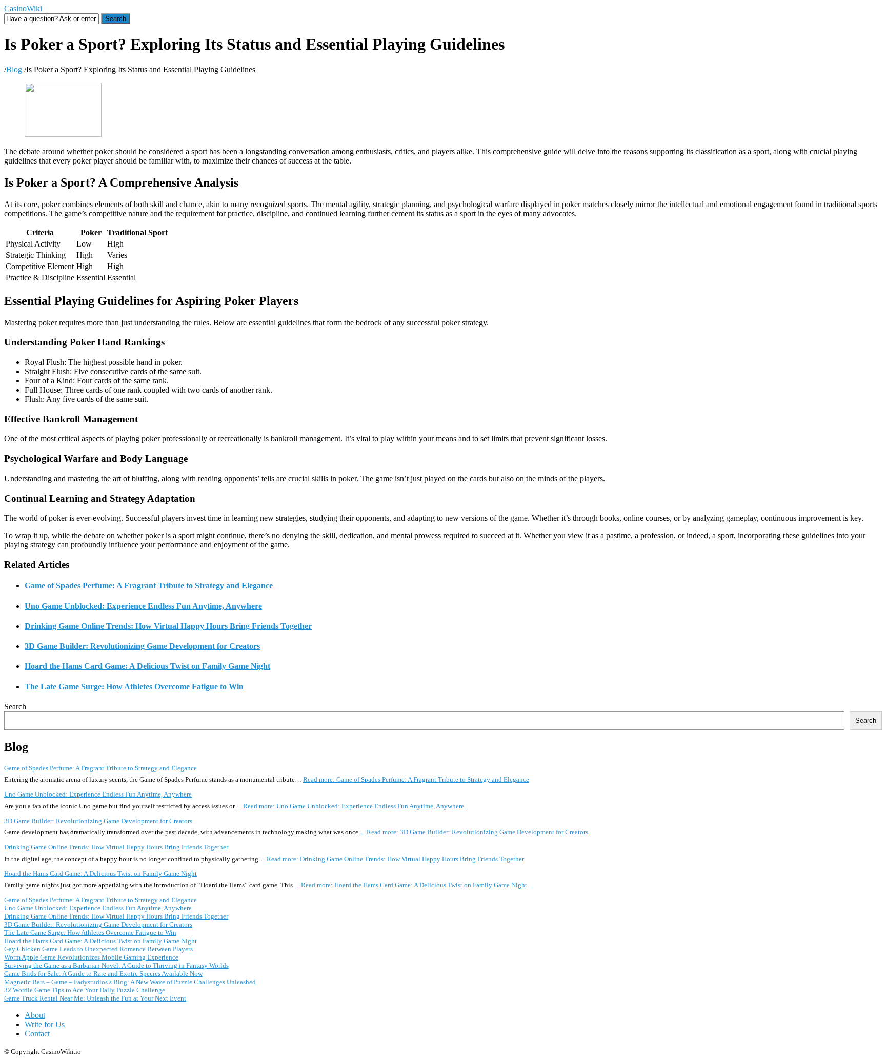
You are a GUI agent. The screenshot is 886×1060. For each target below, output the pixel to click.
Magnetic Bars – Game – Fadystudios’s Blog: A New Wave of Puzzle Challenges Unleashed (130, 982)
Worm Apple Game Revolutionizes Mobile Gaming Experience (91, 957)
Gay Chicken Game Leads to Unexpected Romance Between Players (98, 949)
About (35, 1015)
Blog (14, 69)
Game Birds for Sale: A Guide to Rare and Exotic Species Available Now (103, 973)
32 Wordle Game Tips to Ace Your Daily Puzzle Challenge (84, 990)
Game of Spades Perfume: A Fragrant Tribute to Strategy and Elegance (149, 585)
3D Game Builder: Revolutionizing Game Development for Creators (142, 646)
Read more (416, 779)
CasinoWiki (23, 8)
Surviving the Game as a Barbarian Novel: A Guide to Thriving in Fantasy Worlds (116, 965)
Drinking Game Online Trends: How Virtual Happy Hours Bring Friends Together (168, 626)
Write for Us (45, 1024)
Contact (37, 1033)
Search (15, 706)
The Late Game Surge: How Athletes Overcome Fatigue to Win (134, 686)
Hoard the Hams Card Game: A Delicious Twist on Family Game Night (147, 666)
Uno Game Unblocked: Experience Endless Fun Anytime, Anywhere (143, 606)
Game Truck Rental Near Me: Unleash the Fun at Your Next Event (95, 998)
